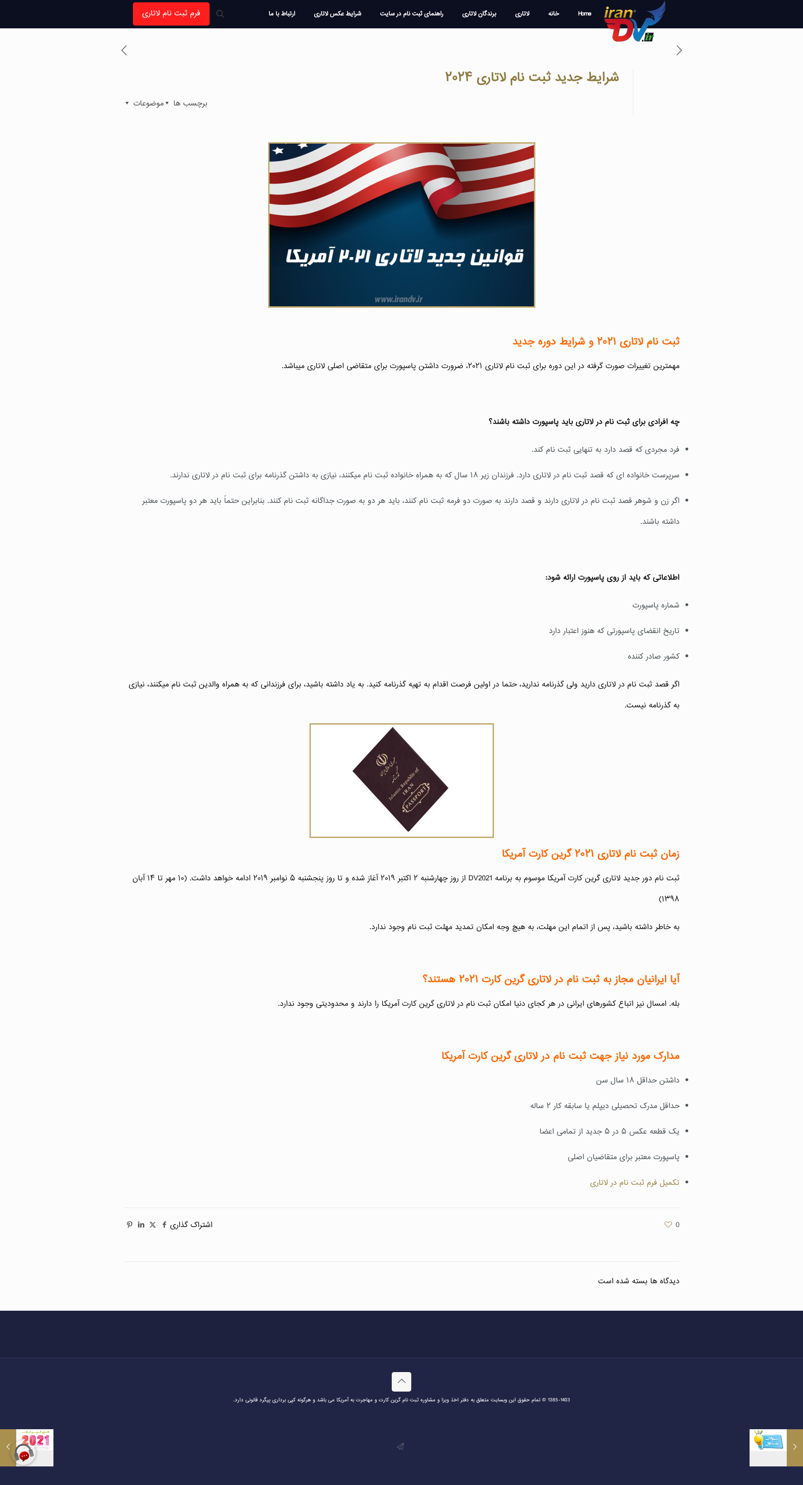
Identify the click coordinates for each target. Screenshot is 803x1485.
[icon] (400, 1447)
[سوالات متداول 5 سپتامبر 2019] (776, 1447)
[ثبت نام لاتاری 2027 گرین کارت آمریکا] (635, 21)
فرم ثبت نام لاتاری (171, 13)
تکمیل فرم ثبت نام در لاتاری (634, 1183)
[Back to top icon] (401, 1382)
